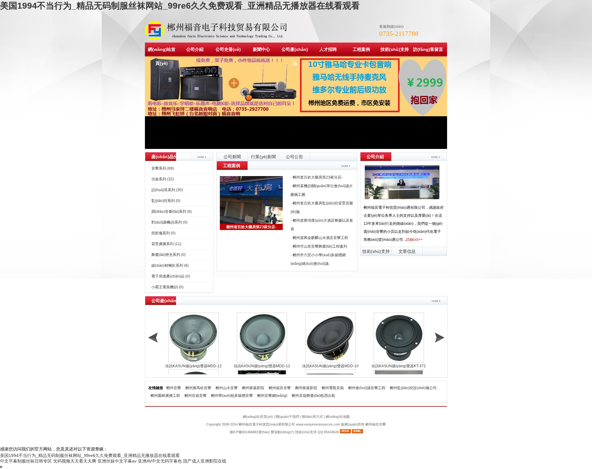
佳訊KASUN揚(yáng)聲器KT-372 (399, 366)
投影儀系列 (163, 233)
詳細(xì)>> (414, 239)
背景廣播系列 (166, 244)
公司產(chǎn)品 (295, 56)
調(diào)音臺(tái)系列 (171, 211)
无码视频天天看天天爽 (74, 461)
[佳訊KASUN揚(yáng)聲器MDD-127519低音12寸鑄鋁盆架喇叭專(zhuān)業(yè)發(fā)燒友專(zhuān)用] (193, 338)
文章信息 (407, 251)
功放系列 (162, 179)
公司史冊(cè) (228, 49)
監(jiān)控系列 (165, 201)
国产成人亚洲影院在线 (204, 461)
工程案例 (361, 49)
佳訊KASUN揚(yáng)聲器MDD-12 (193, 366)
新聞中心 (261, 49)
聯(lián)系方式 (312, 416)
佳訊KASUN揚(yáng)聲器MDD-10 (330, 366)
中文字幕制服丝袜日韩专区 (26, 461)
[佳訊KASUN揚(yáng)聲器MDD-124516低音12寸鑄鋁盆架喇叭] (262, 338)
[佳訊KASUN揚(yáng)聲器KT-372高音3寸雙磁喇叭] (398, 338)
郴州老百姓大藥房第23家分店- (251, 227)
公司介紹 (195, 49)
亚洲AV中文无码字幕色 (160, 461)
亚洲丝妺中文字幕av (117, 461)
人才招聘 (328, 49)
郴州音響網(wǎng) (272, 395)
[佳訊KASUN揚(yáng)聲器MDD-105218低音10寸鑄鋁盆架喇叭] (330, 338)
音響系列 (162, 168)
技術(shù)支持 (394, 49)
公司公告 (294, 156)
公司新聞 (232, 156)
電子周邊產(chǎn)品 (170, 276)
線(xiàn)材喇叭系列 (170, 265)
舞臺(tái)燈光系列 (168, 255)
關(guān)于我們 (287, 416)
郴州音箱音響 (195, 395)
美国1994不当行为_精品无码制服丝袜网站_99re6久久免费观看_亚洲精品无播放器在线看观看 (180, 5)
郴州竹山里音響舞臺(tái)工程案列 (320, 246)
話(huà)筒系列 (167, 190)
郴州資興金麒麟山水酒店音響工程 (320, 238)
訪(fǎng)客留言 (428, 49)
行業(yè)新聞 (263, 156)
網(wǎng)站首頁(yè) (161, 56)
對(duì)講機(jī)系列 (169, 222)
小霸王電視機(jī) (167, 287)
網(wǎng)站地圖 (338, 416)
